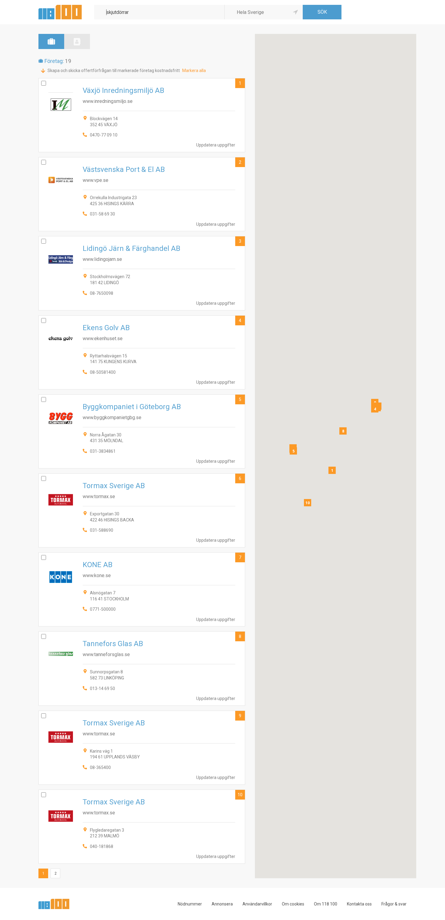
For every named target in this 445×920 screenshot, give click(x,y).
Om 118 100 (325, 904)
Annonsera (222, 904)
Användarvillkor (257, 904)
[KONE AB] (142, 589)
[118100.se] (60, 7)
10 (240, 794)
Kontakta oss (359, 904)
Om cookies (293, 904)
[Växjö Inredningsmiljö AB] (142, 115)
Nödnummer (190, 904)
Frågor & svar (394, 904)
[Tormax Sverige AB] (142, 510)
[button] (332, 470)
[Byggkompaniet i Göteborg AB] (142, 431)
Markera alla (194, 70)
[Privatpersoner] (77, 41)
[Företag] (51, 41)
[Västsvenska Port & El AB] (142, 194)
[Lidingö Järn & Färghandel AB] (142, 273)
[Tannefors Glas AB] (142, 668)
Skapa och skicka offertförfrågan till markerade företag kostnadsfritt (114, 70)
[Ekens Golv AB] (142, 352)
